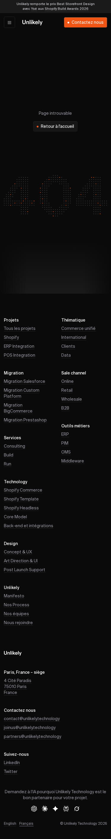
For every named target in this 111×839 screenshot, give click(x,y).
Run (7, 464)
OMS (66, 452)
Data (66, 355)
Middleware (72, 461)
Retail (67, 390)
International (73, 338)
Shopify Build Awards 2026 (67, 8)
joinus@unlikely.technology (30, 728)
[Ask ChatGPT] (34, 809)
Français (26, 824)
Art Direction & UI (21, 561)
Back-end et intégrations (28, 526)
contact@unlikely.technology (32, 719)
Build (8, 455)
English (10, 824)
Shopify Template (21, 499)
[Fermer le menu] (9, 22)
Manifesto (14, 596)
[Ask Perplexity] (66, 809)
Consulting (14, 446)
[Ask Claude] (45, 809)
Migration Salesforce (24, 382)
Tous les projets (20, 329)
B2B (65, 408)
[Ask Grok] (77, 809)
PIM (64, 443)
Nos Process (16, 605)
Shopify (11, 338)
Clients (68, 346)
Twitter (10, 772)
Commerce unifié (78, 329)
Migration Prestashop (25, 420)
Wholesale (71, 399)
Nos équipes (16, 614)
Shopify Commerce (23, 490)
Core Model (15, 517)
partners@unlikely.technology (32, 737)
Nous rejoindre (18, 623)
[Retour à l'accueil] (32, 22)
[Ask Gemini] (55, 809)
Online (67, 382)
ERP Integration (19, 346)
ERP (65, 434)
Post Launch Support (24, 570)
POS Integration (19, 355)
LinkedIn (12, 763)
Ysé (34, 8)
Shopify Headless (21, 508)
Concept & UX (18, 552)
